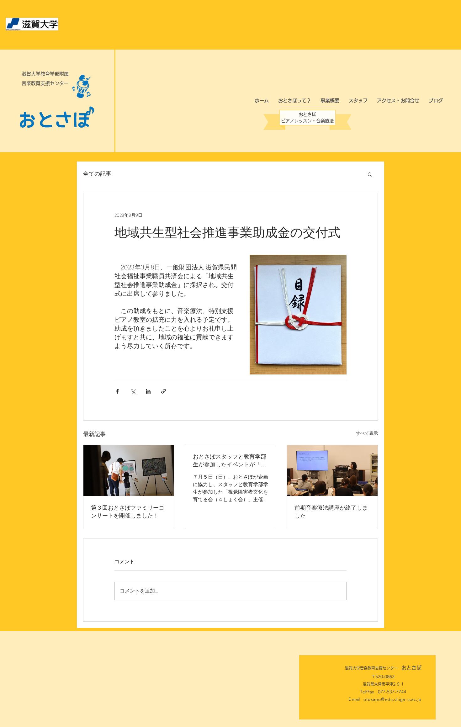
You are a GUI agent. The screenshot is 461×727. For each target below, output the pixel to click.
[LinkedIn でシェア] (148, 391)
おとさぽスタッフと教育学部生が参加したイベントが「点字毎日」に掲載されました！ (229, 460)
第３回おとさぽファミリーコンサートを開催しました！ (127, 511)
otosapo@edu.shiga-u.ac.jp (392, 699)
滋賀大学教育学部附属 (45, 74)
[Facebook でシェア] (117, 391)
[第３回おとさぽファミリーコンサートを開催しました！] (128, 470)
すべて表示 (367, 433)
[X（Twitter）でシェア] (133, 391)
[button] (370, 174)
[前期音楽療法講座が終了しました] (332, 470)
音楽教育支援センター (45, 83)
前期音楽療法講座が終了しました (331, 511)
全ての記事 (97, 174)
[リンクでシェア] (164, 391)
